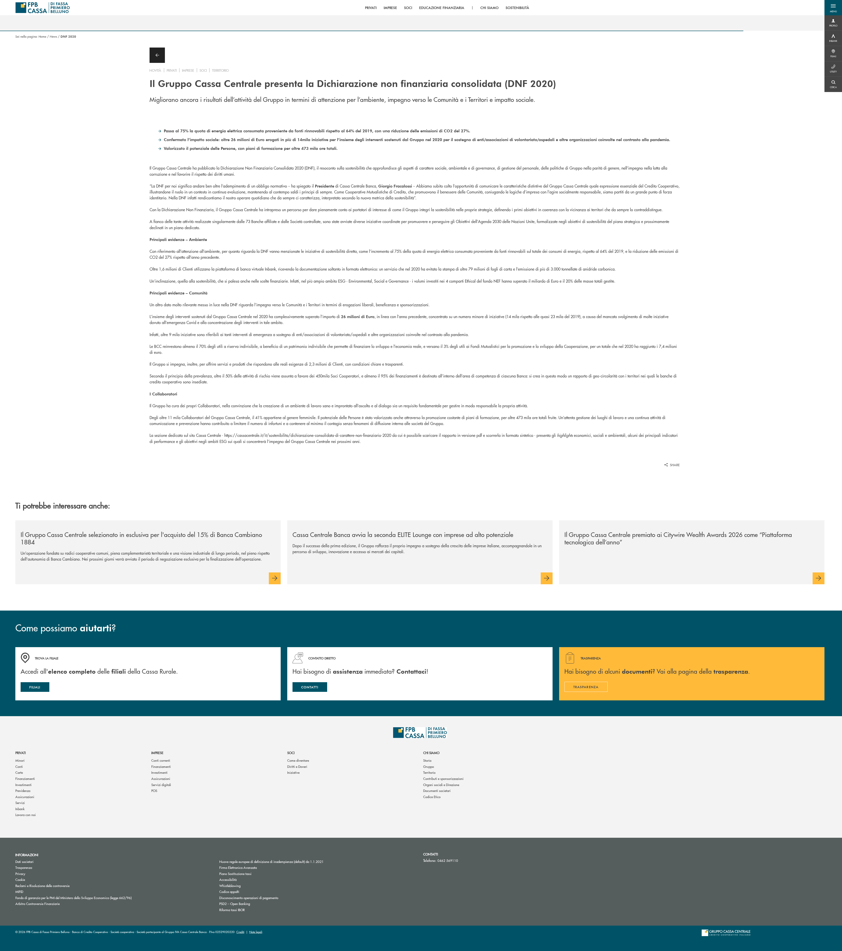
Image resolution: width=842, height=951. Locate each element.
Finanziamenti (25, 778)
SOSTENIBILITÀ (517, 8)
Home (42, 36)
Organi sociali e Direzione (441, 784)
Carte (19, 772)
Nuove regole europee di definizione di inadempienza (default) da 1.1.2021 (271, 861)
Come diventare (298, 760)
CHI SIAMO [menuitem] (489, 8)
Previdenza (22, 790)
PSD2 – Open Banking (234, 903)
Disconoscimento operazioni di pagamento (248, 897)
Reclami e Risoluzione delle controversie (42, 885)
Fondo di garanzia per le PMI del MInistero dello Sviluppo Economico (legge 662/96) (90, 897)
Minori (20, 760)
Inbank (20, 808)
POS (154, 790)
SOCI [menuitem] (408, 8)
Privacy (20, 873)
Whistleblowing (230, 885)
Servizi (20, 802)
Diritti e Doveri (297, 766)
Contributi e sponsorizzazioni (443, 778)
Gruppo (428, 766)
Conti (19, 766)
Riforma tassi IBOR (232, 909)
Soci (290, 752)
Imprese (157, 752)
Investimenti (23, 784)
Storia (427, 760)
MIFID (19, 891)
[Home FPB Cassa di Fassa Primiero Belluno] (42, 7)
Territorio (429, 772)
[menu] (447, 7)
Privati (20, 752)
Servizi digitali (161, 784)
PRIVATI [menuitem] (371, 8)
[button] (833, 7)
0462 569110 (447, 860)
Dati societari (24, 861)
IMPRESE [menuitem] (390, 8)
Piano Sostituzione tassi (252, 873)
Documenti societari (437, 790)
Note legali (255, 932)
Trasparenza (23, 867)
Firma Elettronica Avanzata (238, 867)
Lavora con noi (25, 814)
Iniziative (293, 772)
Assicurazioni (24, 796)
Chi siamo (431, 752)
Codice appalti (229, 891)
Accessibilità (228, 879)
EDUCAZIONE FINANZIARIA (441, 8)
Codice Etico (432, 796)
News (53, 36)
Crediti (240, 932)
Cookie (20, 879)
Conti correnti (160, 760)
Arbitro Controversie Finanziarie (54, 903)
